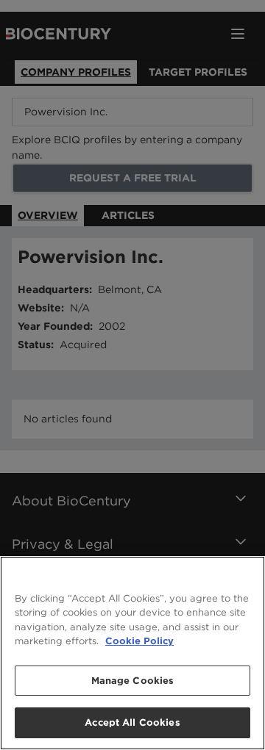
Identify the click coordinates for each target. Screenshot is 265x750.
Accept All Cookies (132, 722)
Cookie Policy (139, 640)
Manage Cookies (132, 680)
